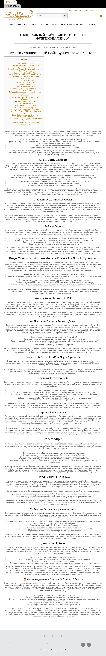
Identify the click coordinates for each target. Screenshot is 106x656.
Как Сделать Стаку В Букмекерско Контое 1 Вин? (25, 120)
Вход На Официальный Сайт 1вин (25, 115)
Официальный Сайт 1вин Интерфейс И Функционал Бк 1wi (53, 36)
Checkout (77, 10)
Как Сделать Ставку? (25, 117)
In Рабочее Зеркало (25, 67)
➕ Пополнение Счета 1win (25, 102)
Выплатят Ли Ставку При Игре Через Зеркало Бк (25, 78)
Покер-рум (25, 96)
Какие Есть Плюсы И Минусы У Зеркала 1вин (25, 112)
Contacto (91, 25)
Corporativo (12, 6)
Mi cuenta (86, 10)
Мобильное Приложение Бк (25, 107)
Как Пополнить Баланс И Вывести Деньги (25, 75)
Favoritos (94, 10)
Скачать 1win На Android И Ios (25, 73)
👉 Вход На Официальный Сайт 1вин (25, 109)
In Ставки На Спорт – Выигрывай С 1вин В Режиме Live (25, 99)
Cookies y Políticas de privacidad (55, 650)
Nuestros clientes (49, 25)
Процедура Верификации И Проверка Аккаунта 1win (25, 123)
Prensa (35, 25)
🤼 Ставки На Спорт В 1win (25, 105)
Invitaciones (22, 25)
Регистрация (25, 84)
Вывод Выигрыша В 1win (25, 86)
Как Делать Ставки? (25, 63)
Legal (39, 650)
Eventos (10, 2)
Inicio (11, 25)
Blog (70, 10)
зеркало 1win (78, 195)
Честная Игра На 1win (25, 81)
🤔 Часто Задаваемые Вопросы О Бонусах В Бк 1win (25, 93)
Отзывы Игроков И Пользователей (25, 65)
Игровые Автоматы (25, 103)
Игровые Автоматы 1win (25, 82)
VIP (100, 10)
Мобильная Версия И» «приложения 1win (25, 88)
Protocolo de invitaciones (72, 25)
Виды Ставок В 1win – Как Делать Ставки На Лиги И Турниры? (25, 70)
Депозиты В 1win (25, 90)
